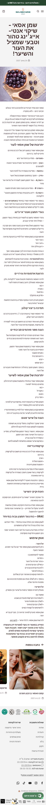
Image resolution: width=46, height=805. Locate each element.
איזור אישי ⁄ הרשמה (13, 727)
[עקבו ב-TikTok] (24, 783)
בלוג (42, 741)
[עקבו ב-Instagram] (36, 783)
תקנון (41, 746)
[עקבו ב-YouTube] (30, 783)
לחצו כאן (13, 620)
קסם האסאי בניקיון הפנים (31, 693)
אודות (41, 727)
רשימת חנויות (15, 741)
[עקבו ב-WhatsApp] (18, 783)
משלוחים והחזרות (13, 732)
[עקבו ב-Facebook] (42, 783)
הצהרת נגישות (38, 751)
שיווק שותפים (15, 737)
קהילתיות (40, 737)
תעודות (41, 732)
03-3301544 (26, 765)
